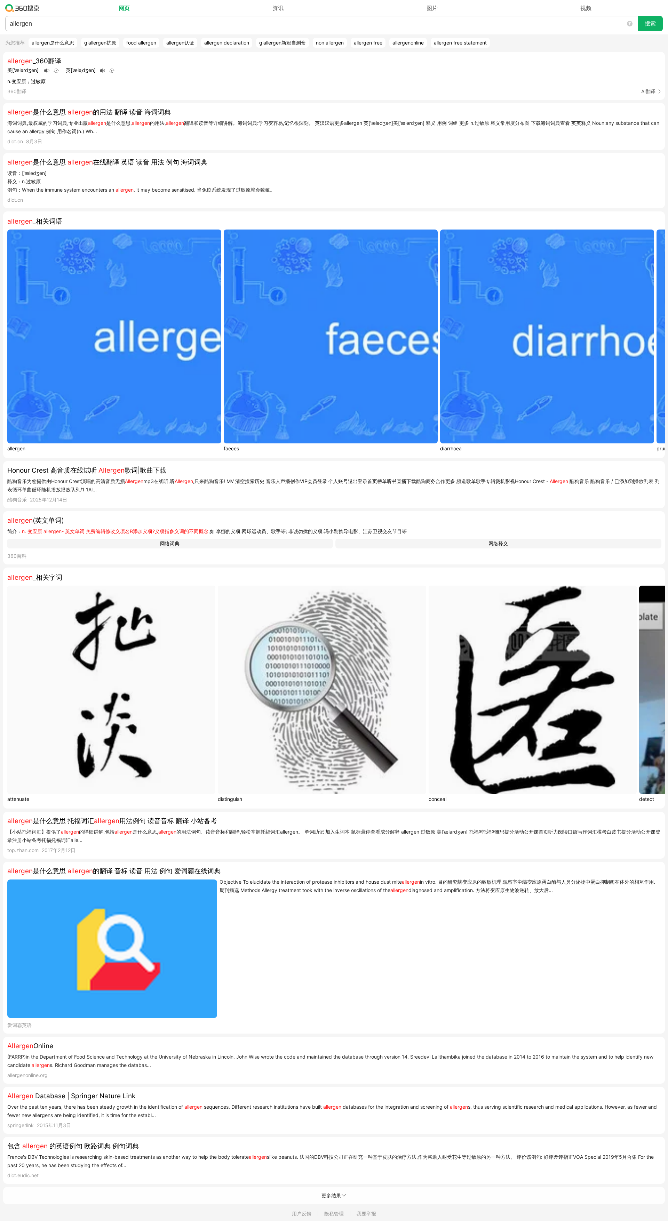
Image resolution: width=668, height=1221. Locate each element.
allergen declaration (226, 43)
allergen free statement (460, 43)
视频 (585, 8)
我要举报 (366, 1213)
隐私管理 (334, 1213)
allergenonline (408, 43)
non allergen (330, 43)
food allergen (141, 43)
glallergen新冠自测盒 (282, 43)
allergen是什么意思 (53, 43)
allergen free (368, 43)
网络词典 (170, 543)
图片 (432, 8)
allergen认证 (180, 43)
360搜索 (23, 8)
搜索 (650, 23)
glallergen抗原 (100, 43)
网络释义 (498, 543)
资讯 (278, 8)
